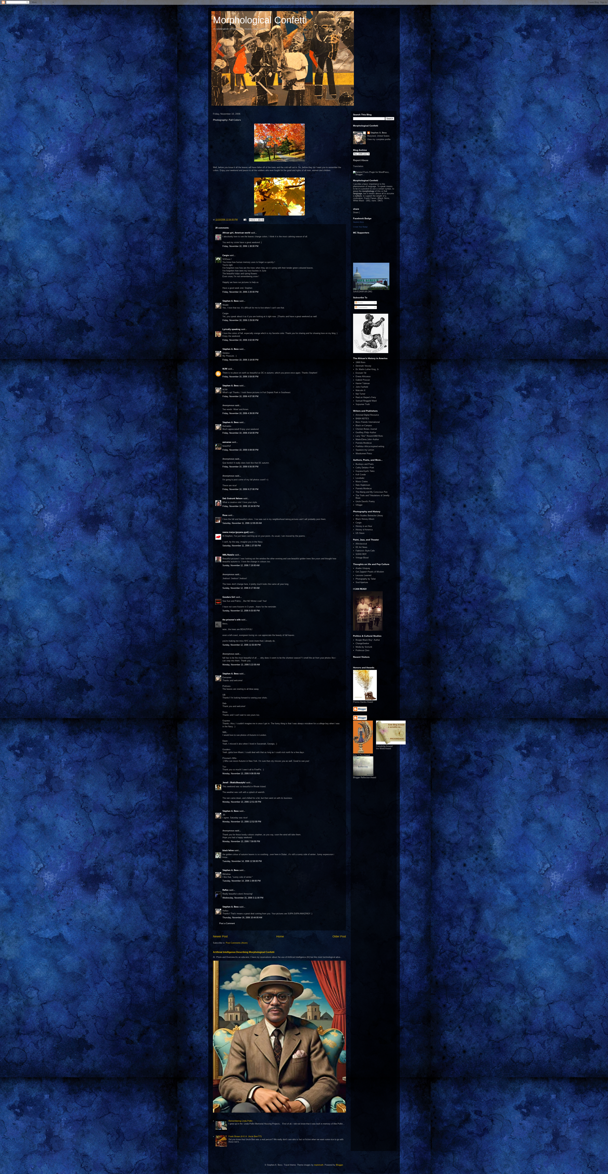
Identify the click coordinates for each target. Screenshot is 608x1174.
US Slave (360, 533)
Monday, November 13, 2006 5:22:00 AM (241, 664)
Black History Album (365, 519)
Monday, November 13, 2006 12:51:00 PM (241, 802)
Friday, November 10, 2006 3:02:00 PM (240, 340)
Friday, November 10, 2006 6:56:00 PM (240, 466)
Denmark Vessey (363, 366)
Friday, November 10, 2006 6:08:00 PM (240, 450)
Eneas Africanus (363, 376)
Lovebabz (360, 478)
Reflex (225, 890)
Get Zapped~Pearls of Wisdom (370, 572)
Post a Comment (227, 923)
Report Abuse (360, 160)
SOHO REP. (361, 554)
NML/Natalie (228, 555)
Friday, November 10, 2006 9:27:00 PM (240, 489)
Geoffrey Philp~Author (366, 432)
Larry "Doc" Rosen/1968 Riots (369, 436)
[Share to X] (256, 219)
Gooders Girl (228, 597)
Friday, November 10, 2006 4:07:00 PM (240, 396)
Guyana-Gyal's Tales (365, 471)
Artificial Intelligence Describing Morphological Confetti (243, 952)
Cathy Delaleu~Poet (365, 467)
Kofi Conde (361, 474)
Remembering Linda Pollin (240, 1121)
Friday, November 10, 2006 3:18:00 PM (240, 360)
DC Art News (361, 547)
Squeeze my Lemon (365, 450)
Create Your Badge (360, 227)
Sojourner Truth (363, 404)
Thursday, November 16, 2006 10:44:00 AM (242, 917)
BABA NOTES (362, 418)
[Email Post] (244, 219)
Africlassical (361, 544)
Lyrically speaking (231, 329)
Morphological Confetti (260, 20)
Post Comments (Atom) (236, 943)
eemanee (226, 442)
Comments (362, 307)
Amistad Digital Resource (367, 415)
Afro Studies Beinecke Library (369, 515)
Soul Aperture (362, 582)
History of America (364, 529)
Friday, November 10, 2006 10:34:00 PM (241, 506)
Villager (359, 505)
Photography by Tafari (366, 579)
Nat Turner (360, 394)
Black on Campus (364, 425)
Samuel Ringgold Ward (366, 401)
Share (355, 212)
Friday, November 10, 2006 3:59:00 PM (240, 376)
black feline (228, 850)
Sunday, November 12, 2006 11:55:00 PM (241, 645)
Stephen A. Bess (230, 301)
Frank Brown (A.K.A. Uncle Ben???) (245, 1136)
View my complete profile (378, 139)
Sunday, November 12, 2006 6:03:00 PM (241, 610)
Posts (360, 302)
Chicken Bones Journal (366, 429)
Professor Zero (362, 650)
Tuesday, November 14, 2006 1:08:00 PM (241, 881)
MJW (224, 369)
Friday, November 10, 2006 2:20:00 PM (240, 292)
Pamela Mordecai (364, 443)
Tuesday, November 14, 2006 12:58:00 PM (242, 861)
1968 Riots (360, 362)
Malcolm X (360, 390)
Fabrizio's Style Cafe (365, 550)
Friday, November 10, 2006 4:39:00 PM (240, 413)
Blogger (339, 1165)
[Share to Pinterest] (262, 219)
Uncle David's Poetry (365, 501)
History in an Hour (364, 526)
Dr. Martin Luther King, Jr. (367, 369)
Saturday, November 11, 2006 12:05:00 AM (242, 523)
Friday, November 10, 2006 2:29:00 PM (240, 320)
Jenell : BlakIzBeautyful (233, 782)
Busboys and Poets (365, 464)
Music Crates (362, 481)
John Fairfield (362, 387)
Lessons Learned (363, 575)
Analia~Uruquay (363, 568)
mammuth (318, 1165)
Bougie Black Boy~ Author (368, 640)
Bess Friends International (368, 422)
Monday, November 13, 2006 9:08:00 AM (241, 773)
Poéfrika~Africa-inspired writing (370, 446)
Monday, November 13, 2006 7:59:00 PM (241, 841)
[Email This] (250, 219)
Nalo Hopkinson (363, 485)
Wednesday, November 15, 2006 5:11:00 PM (242, 898)
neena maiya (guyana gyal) (235, 532)
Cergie (225, 255)
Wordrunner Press (364, 453)
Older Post (339, 936)
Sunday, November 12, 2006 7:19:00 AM (241, 565)
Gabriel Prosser (363, 380)
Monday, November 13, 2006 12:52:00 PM (241, 821)
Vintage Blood (362, 557)
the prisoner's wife (231, 619)
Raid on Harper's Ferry (366, 397)
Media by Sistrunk (364, 647)
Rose (224, 515)
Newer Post (220, 936)
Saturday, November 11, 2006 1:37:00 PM (241, 545)
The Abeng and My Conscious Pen (371, 492)
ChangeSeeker (362, 643)
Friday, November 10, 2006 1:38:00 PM (240, 246)
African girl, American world (236, 233)
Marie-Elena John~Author (367, 439)
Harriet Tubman (363, 383)
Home (280, 936)
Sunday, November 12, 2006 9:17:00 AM (241, 588)
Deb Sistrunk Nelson (232, 498)
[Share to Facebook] (259, 219)
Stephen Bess (358, 222)
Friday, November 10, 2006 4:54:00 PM (240, 433)
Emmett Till (361, 373)
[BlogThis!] (253, 219)
